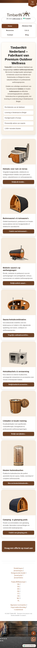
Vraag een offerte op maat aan (18, 548)
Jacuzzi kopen (18, 570)
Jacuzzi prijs (18, 575)
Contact (10, 35)
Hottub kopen (18, 568)
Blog (27, 35)
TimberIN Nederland (18, 582)
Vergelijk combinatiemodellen (18, 335)
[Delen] (2, 638)
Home (10, 26)
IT (18, 594)
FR (18, 586)
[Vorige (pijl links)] (1, 640)
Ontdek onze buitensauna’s (18, 231)
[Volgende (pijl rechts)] (2, 640)
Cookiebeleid (18, 610)
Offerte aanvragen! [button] (33, 633)
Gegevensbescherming (18, 607)
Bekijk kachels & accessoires (19, 384)
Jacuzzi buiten (18, 578)
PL (18, 601)
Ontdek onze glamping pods (18, 533)
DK (18, 591)
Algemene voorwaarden (18, 605)
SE (18, 596)
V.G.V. (27, 30)
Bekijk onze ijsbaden (18, 434)
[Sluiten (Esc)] (1, 638)
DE (18, 589)
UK (18, 584)
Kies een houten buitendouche (18, 483)
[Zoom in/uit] (6, 638)
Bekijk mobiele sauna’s (18, 283)
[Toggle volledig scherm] (4, 638)
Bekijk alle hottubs (18, 182)
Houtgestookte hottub (18, 573)
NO (18, 598)
